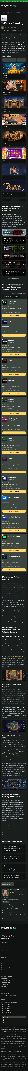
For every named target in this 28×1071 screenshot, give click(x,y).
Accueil (3, 12)
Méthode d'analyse (5, 951)
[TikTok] (11, 936)
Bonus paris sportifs (6, 1012)
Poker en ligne (4, 984)
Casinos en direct (5, 967)
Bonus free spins (5, 1008)
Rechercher (21, 60)
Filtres (16, 296)
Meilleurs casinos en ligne (7, 959)
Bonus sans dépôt (5, 1006)
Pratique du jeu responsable (8, 949)
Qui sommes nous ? (6, 953)
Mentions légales (5, 947)
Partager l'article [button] (6, 884)
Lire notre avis (5, 306)
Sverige (7, 1023)
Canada (7, 1020)
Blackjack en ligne (5, 982)
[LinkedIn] (13, 936)
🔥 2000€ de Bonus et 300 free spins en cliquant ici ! (14, 1)
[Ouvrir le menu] (25, 5)
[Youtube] (4, 936)
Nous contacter (5, 945)
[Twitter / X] (6, 936)
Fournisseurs (10, 12)
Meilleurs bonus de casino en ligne (9, 1002)
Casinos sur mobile (6, 965)
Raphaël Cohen (15, 27)
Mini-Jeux (3, 986)
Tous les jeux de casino (6, 976)
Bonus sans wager (5, 1010)
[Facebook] (2, 936)
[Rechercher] (21, 5)
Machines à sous (5, 978)
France (6, 1017)
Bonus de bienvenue (6, 1004)
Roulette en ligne (5, 980)
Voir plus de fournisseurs (14, 278)
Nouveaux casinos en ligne (7, 961)
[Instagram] (9, 936)
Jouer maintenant (14, 315)
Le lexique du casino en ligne (8, 995)
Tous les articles (5, 993)
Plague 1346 (14, 754)
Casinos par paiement (6, 969)
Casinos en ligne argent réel (8, 963)
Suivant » (22, 200)
